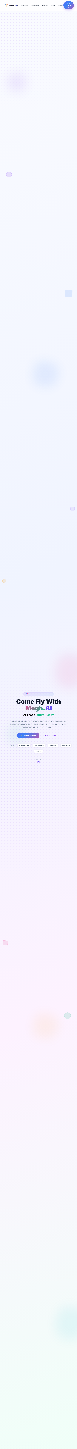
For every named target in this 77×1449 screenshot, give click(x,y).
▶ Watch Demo (50, 735)
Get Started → (68, 5)
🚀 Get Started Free (28, 735)
